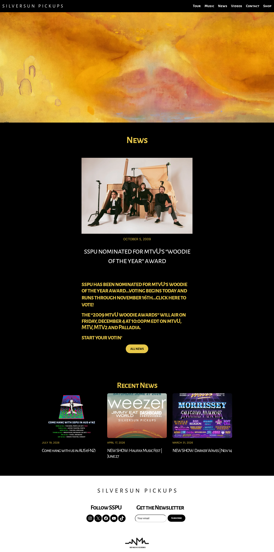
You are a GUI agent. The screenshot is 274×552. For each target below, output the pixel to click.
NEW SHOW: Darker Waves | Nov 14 (202, 450)
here (174, 297)
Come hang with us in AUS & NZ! (69, 450)
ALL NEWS (137, 348)
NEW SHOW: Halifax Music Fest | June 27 (134, 453)
